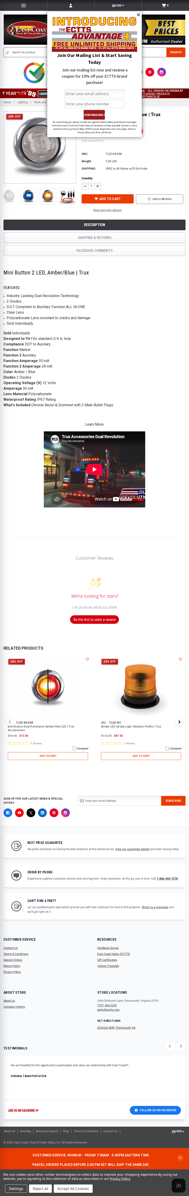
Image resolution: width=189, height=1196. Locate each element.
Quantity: (87, 178)
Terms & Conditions (15, 954)
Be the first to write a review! (94, 619)
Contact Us (10, 948)
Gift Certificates (107, 960)
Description (94, 225)
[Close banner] (180, 1158)
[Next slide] (181, 1046)
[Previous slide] (169, 1046)
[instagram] (161, 72)
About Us (9, 1000)
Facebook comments (94, 250)
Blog (66, 1131)
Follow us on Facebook (158, 1110)
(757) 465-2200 (107, 1005)
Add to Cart (48, 755)
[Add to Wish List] (87, 659)
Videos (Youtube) (108, 966)
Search (176, 52)
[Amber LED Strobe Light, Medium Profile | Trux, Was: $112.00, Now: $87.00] (141, 688)
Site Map (25, 1131)
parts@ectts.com (108, 1009)
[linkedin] (42, 812)
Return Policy (11, 966)
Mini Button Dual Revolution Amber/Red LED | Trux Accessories (41, 728)
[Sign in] (70, 5)
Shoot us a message (155, 907)
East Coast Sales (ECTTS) (113, 954)
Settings (16, 1188)
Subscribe (173, 800)
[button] (9, 196)
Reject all (40, 1188)
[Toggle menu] (23, 5)
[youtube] (19, 812)
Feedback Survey (108, 948)
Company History (14, 1006)
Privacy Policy (12, 972)
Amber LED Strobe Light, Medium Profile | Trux (131, 726)
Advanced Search (47, 1131)
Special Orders (12, 960)
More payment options (107, 210)
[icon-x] (31, 812)
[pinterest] (149, 72)
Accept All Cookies (73, 1188)
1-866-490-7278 (167, 878)
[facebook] (7, 812)
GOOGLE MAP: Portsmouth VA (116, 1027)
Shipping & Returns (95, 238)
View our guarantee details (132, 849)
